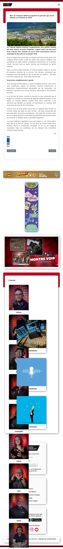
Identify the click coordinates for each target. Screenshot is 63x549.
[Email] (31, 145)
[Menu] (59, 4)
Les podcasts (31, 389)
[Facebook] (31, 137)
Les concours (31, 427)
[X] (31, 140)
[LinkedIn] (31, 142)
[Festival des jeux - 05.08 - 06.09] (31, 207)
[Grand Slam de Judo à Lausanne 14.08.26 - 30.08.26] (31, 174)
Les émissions (31, 350)
